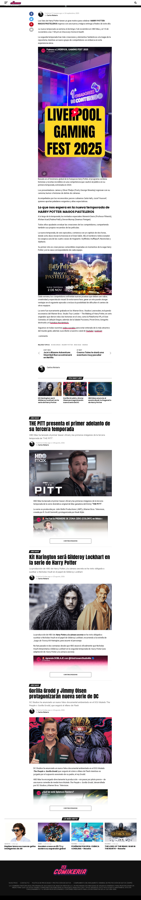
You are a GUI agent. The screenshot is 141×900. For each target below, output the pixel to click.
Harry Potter (67, 345)
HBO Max (78, 345)
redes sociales (69, 328)
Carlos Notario (52, 15)
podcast (98, 331)
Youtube (89, 331)
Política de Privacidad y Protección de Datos (51, 883)
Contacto (24, 883)
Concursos (56, 345)
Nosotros (13, 883)
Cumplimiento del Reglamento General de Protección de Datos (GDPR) (103, 883)
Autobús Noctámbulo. (59, 323)
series (85, 345)
